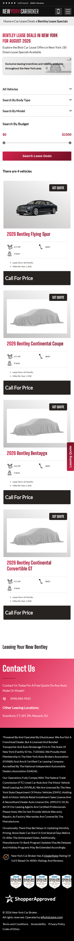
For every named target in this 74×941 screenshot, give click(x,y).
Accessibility (38, 924)
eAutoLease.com (52, 917)
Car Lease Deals (24, 21)
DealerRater (51, 855)
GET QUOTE (58, 188)
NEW (21, 11)
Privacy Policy (56, 924)
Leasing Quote (70, 456)
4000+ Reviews (37, 3)
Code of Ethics (11, 929)
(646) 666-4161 (58, 11)
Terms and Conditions (15, 924)
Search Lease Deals (37, 156)
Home (7, 21)
